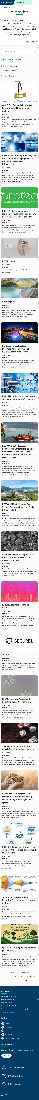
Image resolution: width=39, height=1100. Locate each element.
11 (11, 980)
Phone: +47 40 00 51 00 (8, 996)
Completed (18, 59)
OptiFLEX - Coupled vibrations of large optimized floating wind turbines (17, 108)
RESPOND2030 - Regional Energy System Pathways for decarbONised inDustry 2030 (19, 507)
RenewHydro (8, 301)
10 (34, 977)
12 (15, 980)
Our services (6, 7)
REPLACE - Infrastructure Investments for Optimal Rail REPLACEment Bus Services (15, 349)
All (3, 59)
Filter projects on (9, 66)
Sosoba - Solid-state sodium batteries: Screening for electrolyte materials (18, 900)
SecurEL (6, 654)
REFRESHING (8, 261)
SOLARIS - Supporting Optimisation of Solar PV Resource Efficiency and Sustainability (19, 850)
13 (19, 980)
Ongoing (10, 59)
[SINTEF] (6, 2)
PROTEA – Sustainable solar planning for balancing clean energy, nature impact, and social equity (19, 214)
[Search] (35, 51)
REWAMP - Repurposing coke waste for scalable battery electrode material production (19, 557)
